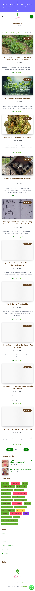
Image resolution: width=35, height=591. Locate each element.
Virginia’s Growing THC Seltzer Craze (20, 469)
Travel (26, 513)
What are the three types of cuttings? (18, 137)
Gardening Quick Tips (20, 493)
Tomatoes (5, 513)
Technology (20, 510)
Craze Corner (15, 483)
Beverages (5, 483)
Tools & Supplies (16, 513)
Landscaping (6, 503)
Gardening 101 (22, 33)
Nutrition (27, 503)
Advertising (5, 542)
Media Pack (5, 554)
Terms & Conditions (7, 546)
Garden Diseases (7, 490)
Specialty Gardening (8, 510)
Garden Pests (6, 496)
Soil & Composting (20, 507)
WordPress (22, 583)
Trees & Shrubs (6, 517)
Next (26, 449)
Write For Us (5, 550)
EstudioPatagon (23, 586)
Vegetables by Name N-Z (9, 523)
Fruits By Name (21, 486)
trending (16, 517)
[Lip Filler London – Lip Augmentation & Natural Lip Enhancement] (5, 463)
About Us (4, 538)
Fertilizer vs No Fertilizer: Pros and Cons (17, 429)
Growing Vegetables (20, 500)
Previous (9, 449)
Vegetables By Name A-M (9, 520)
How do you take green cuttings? (17, 98)
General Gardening (11, 33)
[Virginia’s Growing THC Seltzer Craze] (5, 471)
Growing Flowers (7, 500)
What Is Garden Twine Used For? (17, 304)
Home (3, 33)
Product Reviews (7, 507)
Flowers (25, 483)
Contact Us (5, 558)
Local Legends (17, 503)
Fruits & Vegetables (8, 486)
